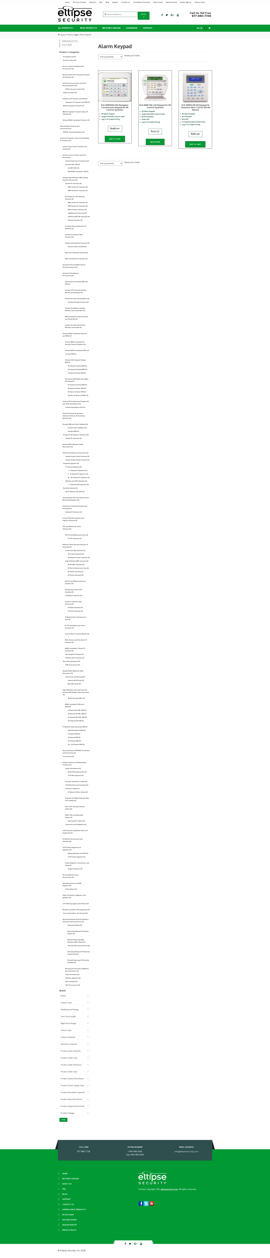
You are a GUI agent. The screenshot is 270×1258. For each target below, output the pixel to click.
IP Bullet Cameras (75, 607)
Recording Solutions (71, 661)
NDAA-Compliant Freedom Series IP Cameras (75, 113)
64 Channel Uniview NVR (77, 385)
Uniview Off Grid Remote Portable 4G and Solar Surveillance (76, 403)
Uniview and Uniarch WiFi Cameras (74, 236)
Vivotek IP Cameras (73, 438)
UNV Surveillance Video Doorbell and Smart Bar (76, 318)
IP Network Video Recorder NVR (75, 727)
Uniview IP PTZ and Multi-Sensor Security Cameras (74, 266)
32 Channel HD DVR (76, 721)
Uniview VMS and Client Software (75, 424)
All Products (65, 28)
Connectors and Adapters (75, 824)
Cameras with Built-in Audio (76, 781)
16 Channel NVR (74, 741)
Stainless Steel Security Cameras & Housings (75, 546)
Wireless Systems (73, 978)
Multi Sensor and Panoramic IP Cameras (76, 641)
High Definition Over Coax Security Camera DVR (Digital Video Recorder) (76, 692)
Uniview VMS (73, 431)
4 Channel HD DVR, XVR (77, 710)
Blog (107, 2)
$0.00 (201, 28)
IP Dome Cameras (75, 611)
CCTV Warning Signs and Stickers (76, 904)
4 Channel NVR (74, 734)
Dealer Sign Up (185, 2)
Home (67, 2)
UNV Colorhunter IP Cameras (76, 259)
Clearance (131, 28)
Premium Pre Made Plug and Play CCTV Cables (77, 799)
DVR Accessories (72, 665)
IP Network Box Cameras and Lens (75, 618)
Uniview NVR (70, 354)
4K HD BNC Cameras (76, 564)
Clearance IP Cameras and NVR (77, 102)
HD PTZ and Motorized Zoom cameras (75, 582)
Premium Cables (72, 788)
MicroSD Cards (74, 684)
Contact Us (125, 2)
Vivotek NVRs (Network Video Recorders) (73, 445)
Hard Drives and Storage (75, 677)
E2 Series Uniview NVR (77, 392)
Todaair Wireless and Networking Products (74, 764)
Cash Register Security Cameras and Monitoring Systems (76, 499)
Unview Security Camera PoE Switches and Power (75, 326)
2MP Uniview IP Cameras (78, 187)
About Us (92, 2)
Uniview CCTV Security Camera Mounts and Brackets (75, 291)
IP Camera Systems (73, 467)
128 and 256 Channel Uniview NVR (75, 361)
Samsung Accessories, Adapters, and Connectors (77, 970)
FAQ (100, 2)
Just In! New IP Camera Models (77, 634)
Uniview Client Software (77, 428)
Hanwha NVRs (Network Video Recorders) (73, 672)
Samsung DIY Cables (76, 821)
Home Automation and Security (75, 913)
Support (115, 2)
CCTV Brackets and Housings (76, 785)
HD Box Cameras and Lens (78, 568)
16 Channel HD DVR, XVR (77, 717)
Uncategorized (69, 57)
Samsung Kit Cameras (74, 654)
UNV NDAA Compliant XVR (78, 171)
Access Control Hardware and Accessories (73, 67)
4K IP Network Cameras (75, 491)
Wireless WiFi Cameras (74, 658)
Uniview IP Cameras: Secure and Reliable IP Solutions (74, 139)
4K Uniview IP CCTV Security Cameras (75, 198)
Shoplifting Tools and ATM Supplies (72, 884)
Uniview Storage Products (78, 302)
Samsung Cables (75, 925)
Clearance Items (70, 93)
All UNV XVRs (73, 168)
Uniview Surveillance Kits (75, 407)
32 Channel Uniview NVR (77, 369)
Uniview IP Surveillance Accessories (71, 274)
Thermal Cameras (75, 220)
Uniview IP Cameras (73, 183)
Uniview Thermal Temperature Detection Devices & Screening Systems (74, 415)
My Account (158, 2)
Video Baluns (71, 889)
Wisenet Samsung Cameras (79, 946)
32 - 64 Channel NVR (76, 744)
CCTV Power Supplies (76, 857)
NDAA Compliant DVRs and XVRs (74, 705)
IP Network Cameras (73, 595)
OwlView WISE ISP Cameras (79, 217)
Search (143, 15)
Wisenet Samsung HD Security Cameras (78, 961)
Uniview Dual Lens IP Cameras (77, 161)
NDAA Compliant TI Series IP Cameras (75, 649)
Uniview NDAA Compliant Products (76, 120)
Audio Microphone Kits (77, 772)
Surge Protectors (75, 869)
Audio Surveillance (73, 768)
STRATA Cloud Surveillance (73, 132)
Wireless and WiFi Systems (76, 481)
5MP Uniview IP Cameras (78, 206)
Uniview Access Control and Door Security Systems (74, 84)
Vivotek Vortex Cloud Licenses (77, 460)
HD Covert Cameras (76, 554)
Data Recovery (171, 2)
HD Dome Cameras (76, 575)
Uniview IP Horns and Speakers (77, 298)
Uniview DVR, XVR (72, 164)
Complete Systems (71, 463)
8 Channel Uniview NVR (77, 388)
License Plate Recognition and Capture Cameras (73, 519)
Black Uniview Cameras (77, 209)
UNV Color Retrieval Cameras (76, 253)
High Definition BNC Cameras (76, 561)
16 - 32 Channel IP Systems (79, 477)
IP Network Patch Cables (78, 792)
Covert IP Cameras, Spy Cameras (73, 603)
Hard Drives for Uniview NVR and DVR (76, 283)
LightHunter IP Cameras (77, 213)
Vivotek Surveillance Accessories (75, 453)
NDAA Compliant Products (73, 106)
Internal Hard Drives (76, 680)
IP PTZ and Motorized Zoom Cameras (75, 627)
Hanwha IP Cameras (73, 512)
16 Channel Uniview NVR (77, 366)
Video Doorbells (72, 974)
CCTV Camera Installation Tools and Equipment (75, 832)
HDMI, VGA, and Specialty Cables (74, 816)
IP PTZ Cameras (74, 538)
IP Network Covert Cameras (79, 557)
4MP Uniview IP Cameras (78, 202)
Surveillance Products (141, 2)
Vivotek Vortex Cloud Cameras (77, 456)
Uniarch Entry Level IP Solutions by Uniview (75, 148)
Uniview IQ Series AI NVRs (78, 395)
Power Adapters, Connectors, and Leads (77, 864)
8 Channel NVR (74, 737)
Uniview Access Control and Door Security (74, 156)
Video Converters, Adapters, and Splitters (74, 896)
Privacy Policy (200, 2)
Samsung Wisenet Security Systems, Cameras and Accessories (76, 920)
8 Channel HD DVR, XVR (77, 714)
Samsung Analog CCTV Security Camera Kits (78, 953)
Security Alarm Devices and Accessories (70, 127)
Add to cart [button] (115, 139)
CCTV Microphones (76, 775)
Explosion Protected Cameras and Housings (75, 507)
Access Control (69, 60)
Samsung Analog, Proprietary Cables (77, 932)
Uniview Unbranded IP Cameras (77, 243)
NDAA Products (88, 28)
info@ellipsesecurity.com (186, 1151)
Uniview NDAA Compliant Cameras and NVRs (75, 335)
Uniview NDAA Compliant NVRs (77, 350)
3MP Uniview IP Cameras (78, 190)
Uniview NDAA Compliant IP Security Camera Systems (75, 343)
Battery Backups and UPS (78, 853)
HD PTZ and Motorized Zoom (76, 535)
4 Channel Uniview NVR (77, 373)
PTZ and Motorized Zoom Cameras (72, 528)
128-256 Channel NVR (77, 730)
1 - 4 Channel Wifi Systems (78, 484)
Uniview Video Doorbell (77, 247)
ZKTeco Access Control (74, 89)
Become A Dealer (79, 2)
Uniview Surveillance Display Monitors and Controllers (75, 309)
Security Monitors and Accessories (70, 876)
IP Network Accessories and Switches (73, 840)
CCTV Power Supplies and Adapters (72, 849)
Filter (63, 1120)
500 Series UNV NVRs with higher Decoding (76, 380)
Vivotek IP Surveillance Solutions (76, 435)
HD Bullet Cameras (75, 572)
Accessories (68, 756)
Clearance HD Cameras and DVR (75, 99)
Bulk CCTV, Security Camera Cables (75, 808)
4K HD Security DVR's (76, 698)
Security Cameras (70, 488)
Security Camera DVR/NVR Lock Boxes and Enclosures (76, 752)
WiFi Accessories (72, 985)
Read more (155, 142)
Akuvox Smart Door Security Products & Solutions (76, 76)
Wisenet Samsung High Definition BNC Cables (76, 941)
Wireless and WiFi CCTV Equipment (76, 910)
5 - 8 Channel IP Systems (78, 474)
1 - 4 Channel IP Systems (77, 470)
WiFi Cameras (71, 981)
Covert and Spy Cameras (75, 550)
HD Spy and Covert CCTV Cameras (73, 591)
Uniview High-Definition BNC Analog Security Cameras (75, 179)
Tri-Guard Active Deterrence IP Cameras (75, 227)
